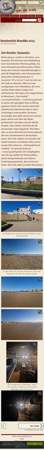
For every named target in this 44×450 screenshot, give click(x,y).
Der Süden (34, 426)
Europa (24, 16)
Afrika (39, 16)
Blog (22, 439)
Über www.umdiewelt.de (21, 436)
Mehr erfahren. (25, 446)
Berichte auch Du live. (31, 8)
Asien (31, 16)
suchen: (18, 20)
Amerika (5, 16)
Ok (34, 443)
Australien (14, 16)
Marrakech (3, 426)
